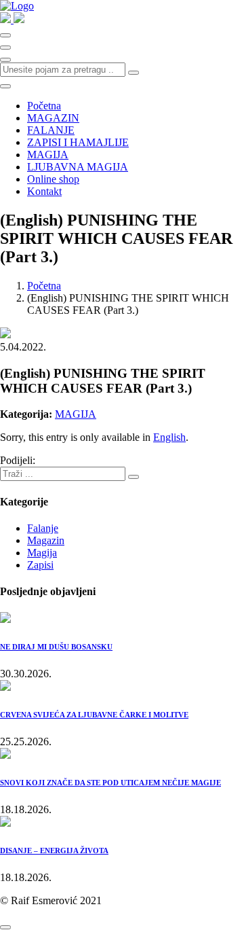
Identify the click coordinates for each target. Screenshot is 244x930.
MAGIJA (47, 154)
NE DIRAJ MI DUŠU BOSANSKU (56, 647)
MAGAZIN (53, 118)
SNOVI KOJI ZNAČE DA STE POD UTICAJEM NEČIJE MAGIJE (110, 783)
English (169, 437)
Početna (44, 105)
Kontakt (44, 191)
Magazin (45, 540)
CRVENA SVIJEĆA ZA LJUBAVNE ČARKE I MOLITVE (94, 715)
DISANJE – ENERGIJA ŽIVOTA (54, 850)
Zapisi (40, 565)
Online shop (53, 179)
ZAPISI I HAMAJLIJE (78, 142)
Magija (42, 552)
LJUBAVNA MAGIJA (77, 167)
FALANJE (51, 130)
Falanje (42, 528)
